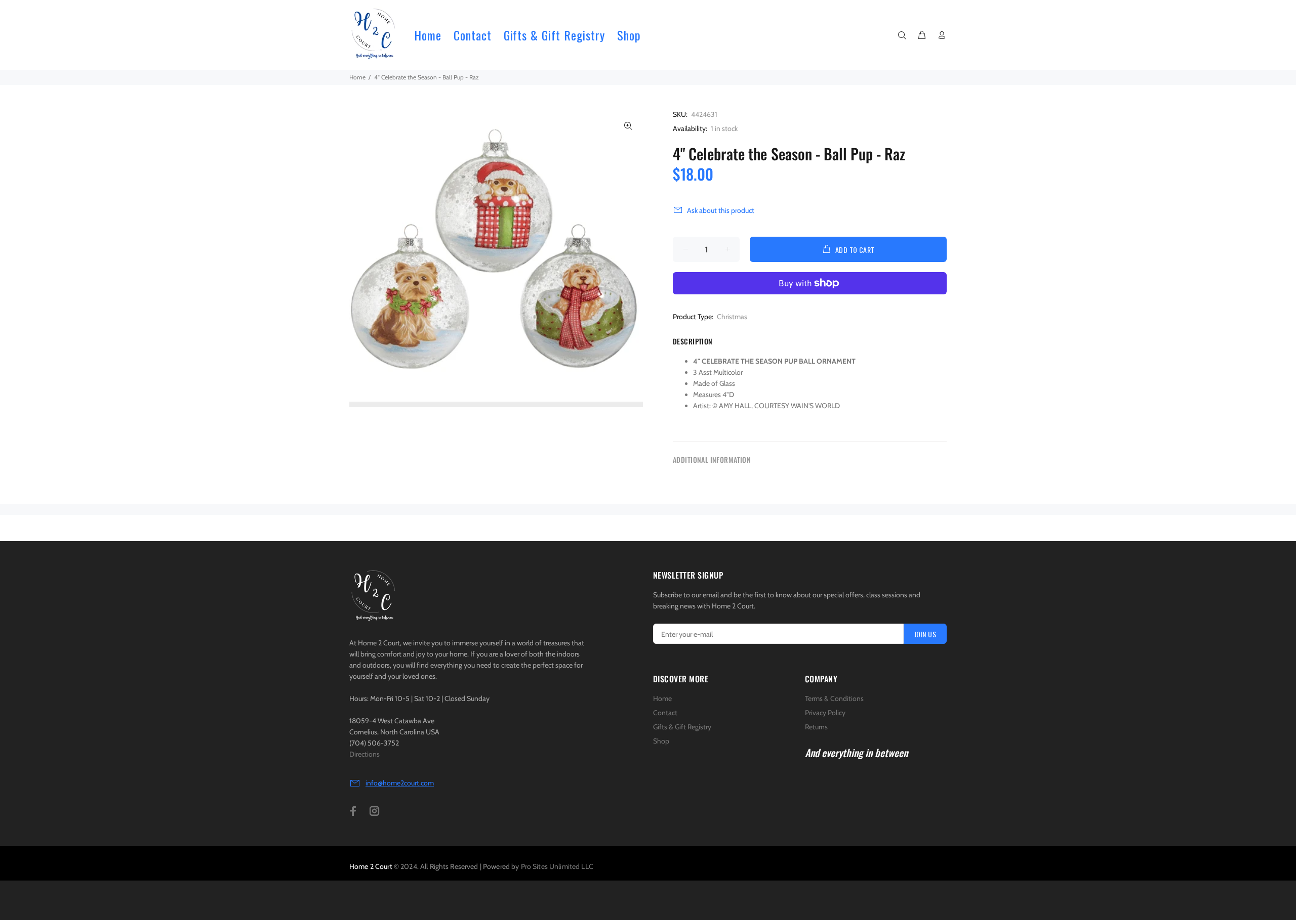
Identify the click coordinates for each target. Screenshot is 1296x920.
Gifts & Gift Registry (682, 726)
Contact (665, 712)
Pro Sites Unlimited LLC (557, 866)
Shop (661, 741)
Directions (364, 754)
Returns (816, 726)
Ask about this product (720, 210)
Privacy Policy (825, 712)
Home (662, 698)
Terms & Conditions (834, 698)
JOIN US (925, 634)
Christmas (732, 316)
